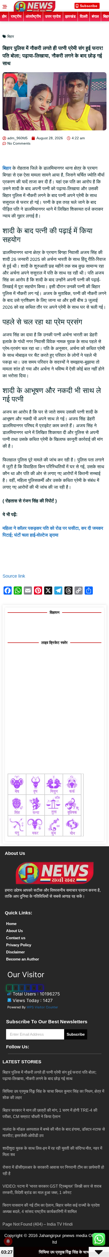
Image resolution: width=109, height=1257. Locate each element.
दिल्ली (83, 16)
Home (11, 923)
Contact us (15, 938)
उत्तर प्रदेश (53, 16)
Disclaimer (15, 952)
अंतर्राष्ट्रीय (33, 16)
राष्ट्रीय (16, 16)
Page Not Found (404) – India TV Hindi (38, 1224)
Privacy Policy (18, 945)
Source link (14, 576)
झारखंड (70, 16)
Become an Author (22, 959)
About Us (14, 931)
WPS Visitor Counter (42, 1007)
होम (4, 16)
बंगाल (95, 16)
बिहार (10, 36)
